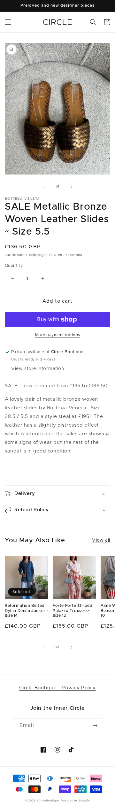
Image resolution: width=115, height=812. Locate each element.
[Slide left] (43, 187)
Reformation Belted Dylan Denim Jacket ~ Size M (26, 610)
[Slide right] (72, 187)
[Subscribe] (95, 725)
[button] (8, 22)
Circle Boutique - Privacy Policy (57, 687)
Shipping (36, 255)
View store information (37, 369)
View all (101, 540)
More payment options (57, 335)
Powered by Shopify (75, 800)
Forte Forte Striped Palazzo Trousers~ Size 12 (72, 610)
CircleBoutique (48, 800)
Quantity (14, 266)
